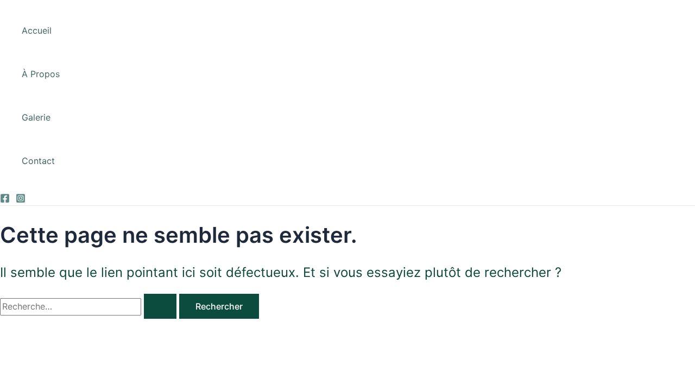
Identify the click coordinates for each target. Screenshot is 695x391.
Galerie (36, 117)
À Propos (41, 73)
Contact (38, 160)
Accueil (37, 30)
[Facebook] (5, 199)
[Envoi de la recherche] (160, 306)
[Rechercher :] (89, 306)
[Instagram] (21, 199)
